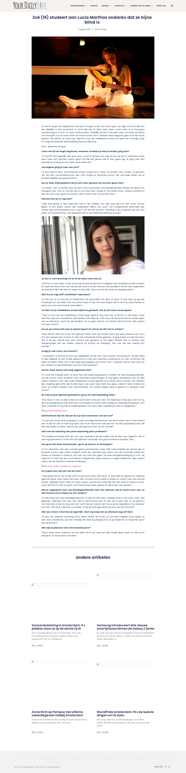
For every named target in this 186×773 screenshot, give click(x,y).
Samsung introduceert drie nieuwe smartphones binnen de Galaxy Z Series (125, 627)
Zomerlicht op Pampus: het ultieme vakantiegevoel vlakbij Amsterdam (57, 713)
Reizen (105, 6)
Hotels (94, 6)
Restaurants (77, 6)
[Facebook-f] (165, 767)
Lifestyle (119, 6)
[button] (172, 6)
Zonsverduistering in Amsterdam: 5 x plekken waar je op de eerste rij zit (58, 627)
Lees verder (37, 645)
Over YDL (161, 6)
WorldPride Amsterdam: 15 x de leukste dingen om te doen (125, 713)
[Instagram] (169, 767)
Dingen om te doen (140, 6)
